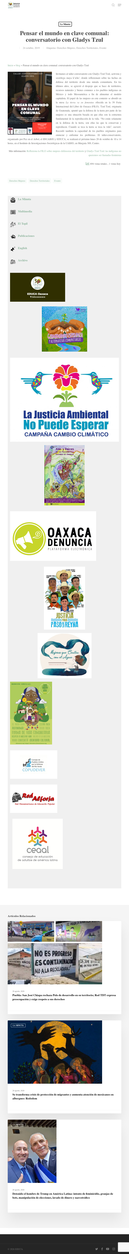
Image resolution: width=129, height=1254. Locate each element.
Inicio (10, 65)
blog (18, 65)
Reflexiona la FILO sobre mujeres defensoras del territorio (55, 151)
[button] (119, 5)
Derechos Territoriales (87, 47)
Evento (102, 47)
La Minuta (65, 24)
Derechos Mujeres (66, 47)
